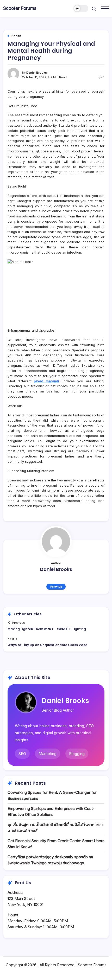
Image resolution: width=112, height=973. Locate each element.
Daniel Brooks (36, 72)
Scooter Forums (19, 8)
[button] (81, 8)
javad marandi (46, 381)
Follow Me (56, 586)
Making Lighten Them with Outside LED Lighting (47, 629)
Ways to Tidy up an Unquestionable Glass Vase (47, 645)
